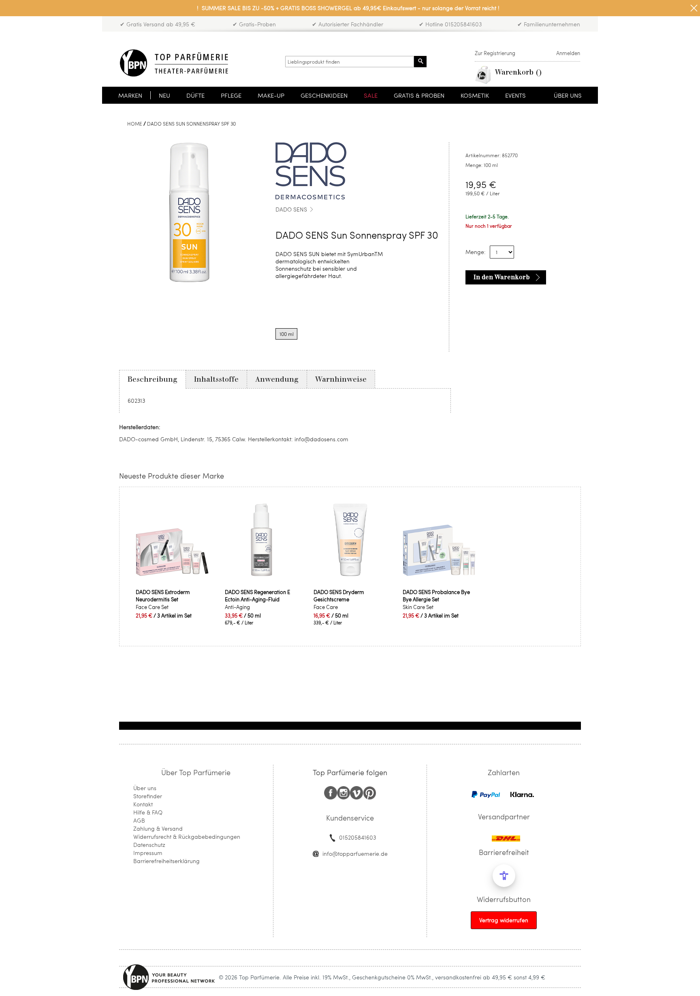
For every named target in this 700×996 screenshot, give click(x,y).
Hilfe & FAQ (147, 812)
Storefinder (147, 796)
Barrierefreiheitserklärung (166, 861)
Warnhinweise (341, 379)
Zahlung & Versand (158, 828)
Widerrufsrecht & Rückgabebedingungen (186, 836)
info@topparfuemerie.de (355, 853)
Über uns (144, 788)
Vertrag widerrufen (503, 920)
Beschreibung (152, 379)
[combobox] (349, 61)
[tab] (152, 379)
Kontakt (143, 804)
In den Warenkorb (502, 277)
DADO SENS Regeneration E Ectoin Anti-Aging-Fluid (257, 595)
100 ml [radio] (287, 334)
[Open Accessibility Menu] (504, 875)
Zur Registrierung (495, 53)
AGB (139, 820)
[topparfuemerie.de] (174, 63)
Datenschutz (149, 845)
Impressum (147, 853)
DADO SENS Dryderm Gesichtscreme (339, 595)
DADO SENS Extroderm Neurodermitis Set (163, 595)
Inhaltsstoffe (216, 379)
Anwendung (277, 379)
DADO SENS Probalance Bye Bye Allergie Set (436, 595)
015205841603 (357, 837)
